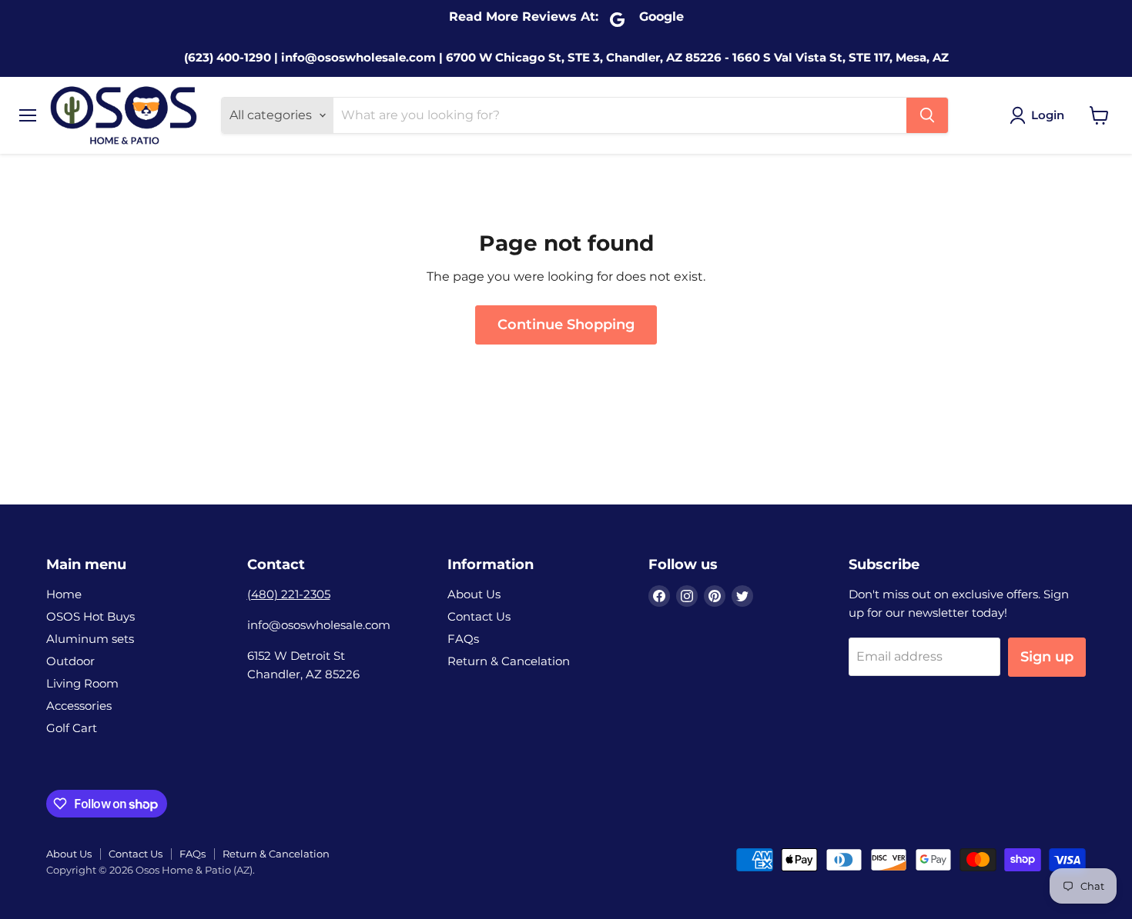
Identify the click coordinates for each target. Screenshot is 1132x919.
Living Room (82, 683)
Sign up (1046, 656)
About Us (474, 594)
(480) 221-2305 (288, 594)
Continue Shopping (566, 324)
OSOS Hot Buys (90, 616)
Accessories (79, 705)
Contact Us (479, 616)
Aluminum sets (90, 638)
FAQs (463, 638)
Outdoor (70, 661)
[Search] (927, 115)
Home (64, 594)
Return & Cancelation (508, 661)
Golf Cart (71, 728)
